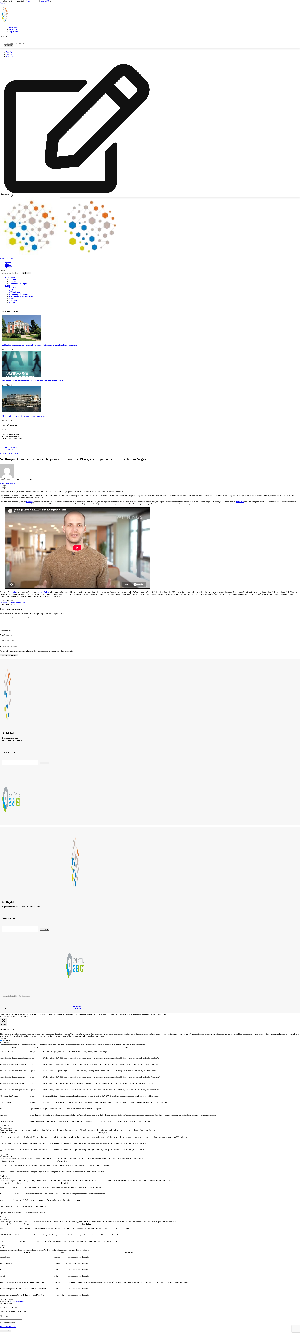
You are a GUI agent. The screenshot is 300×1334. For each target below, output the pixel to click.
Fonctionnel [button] (4, 1126)
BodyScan (240, 502)
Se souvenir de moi (9, 1323)
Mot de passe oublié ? (8, 1327)
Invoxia (13, 592)
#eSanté (12, 453)
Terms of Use (45, 1)
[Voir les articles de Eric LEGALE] (7, 477)
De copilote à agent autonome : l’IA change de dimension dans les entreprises (32, 380)
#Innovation (4, 453)
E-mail (3, 641)
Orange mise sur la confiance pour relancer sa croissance (24, 416)
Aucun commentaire (7, 483)
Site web (3, 646)
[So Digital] (60, 256)
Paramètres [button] (25, 1017)
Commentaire (5, 631)
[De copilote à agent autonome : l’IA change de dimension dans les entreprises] (21, 376)
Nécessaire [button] (4, 1038)
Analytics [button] (3, 1176)
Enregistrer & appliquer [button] (8, 1299)
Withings (29, 502)
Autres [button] (2, 1245)
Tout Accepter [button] (5, 1017)
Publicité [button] (3, 1217)
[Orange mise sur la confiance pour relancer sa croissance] (21, 411)
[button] (2, 3)
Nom (2, 635)
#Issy (17, 453)
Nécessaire (7, 1040)
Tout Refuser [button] (15, 1017)
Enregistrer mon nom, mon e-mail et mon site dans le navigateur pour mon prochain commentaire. (39, 651)
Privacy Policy (31, 1)
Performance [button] (4, 1154)
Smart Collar (43, 592)
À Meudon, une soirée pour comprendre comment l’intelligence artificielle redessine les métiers (39, 345)
